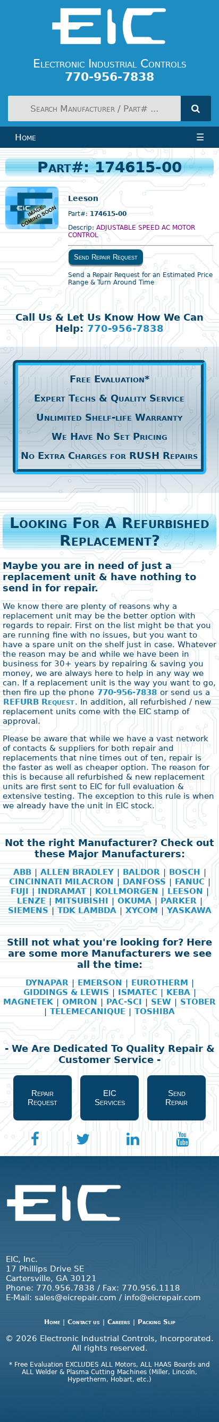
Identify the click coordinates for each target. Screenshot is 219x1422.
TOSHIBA (154, 1011)
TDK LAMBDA (86, 910)
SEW (161, 1002)
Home (25, 137)
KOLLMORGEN (126, 891)
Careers (118, 1322)
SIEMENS (28, 910)
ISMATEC (137, 992)
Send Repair (176, 1098)
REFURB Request (38, 702)
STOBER (198, 1002)
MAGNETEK (28, 1002)
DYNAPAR (47, 983)
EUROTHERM (159, 983)
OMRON (79, 1002)
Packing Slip (156, 1322)
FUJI (20, 891)
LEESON (185, 891)
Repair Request (42, 1098)
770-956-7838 (125, 328)
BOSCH (184, 872)
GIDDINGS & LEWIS (66, 992)
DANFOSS (144, 881)
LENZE (31, 901)
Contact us (84, 1322)
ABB (22, 872)
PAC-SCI (124, 1002)
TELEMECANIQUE (87, 1011)
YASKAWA (189, 910)
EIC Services (110, 1098)
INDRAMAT (62, 891)
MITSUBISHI (81, 901)
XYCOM (141, 910)
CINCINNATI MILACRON (61, 881)
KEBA (178, 992)
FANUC (190, 881)
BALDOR (141, 872)
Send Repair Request (106, 257)
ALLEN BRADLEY (77, 872)
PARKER (179, 901)
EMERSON (100, 983)
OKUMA (134, 901)
